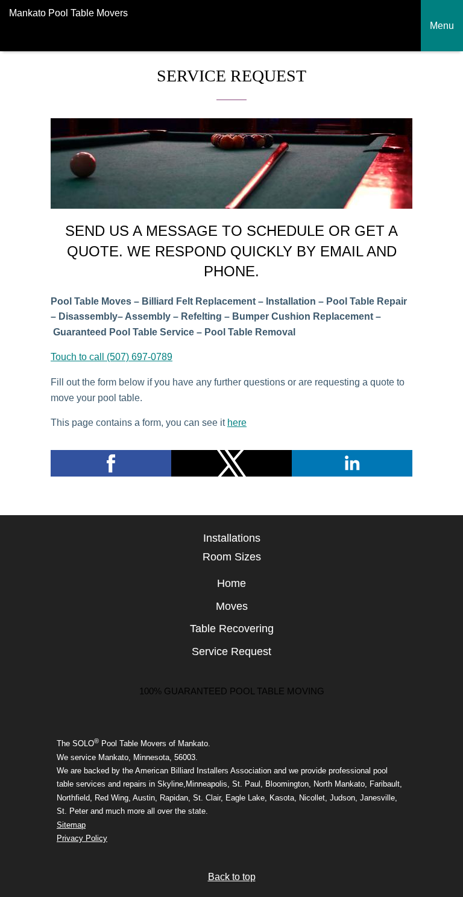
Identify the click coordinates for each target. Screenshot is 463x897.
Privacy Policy (82, 838)
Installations (231, 538)
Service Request (231, 651)
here (237, 422)
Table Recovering (232, 629)
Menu (442, 26)
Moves (232, 606)
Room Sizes (232, 557)
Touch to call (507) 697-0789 (111, 357)
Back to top (232, 877)
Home (231, 583)
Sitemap (71, 824)
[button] (111, 463)
